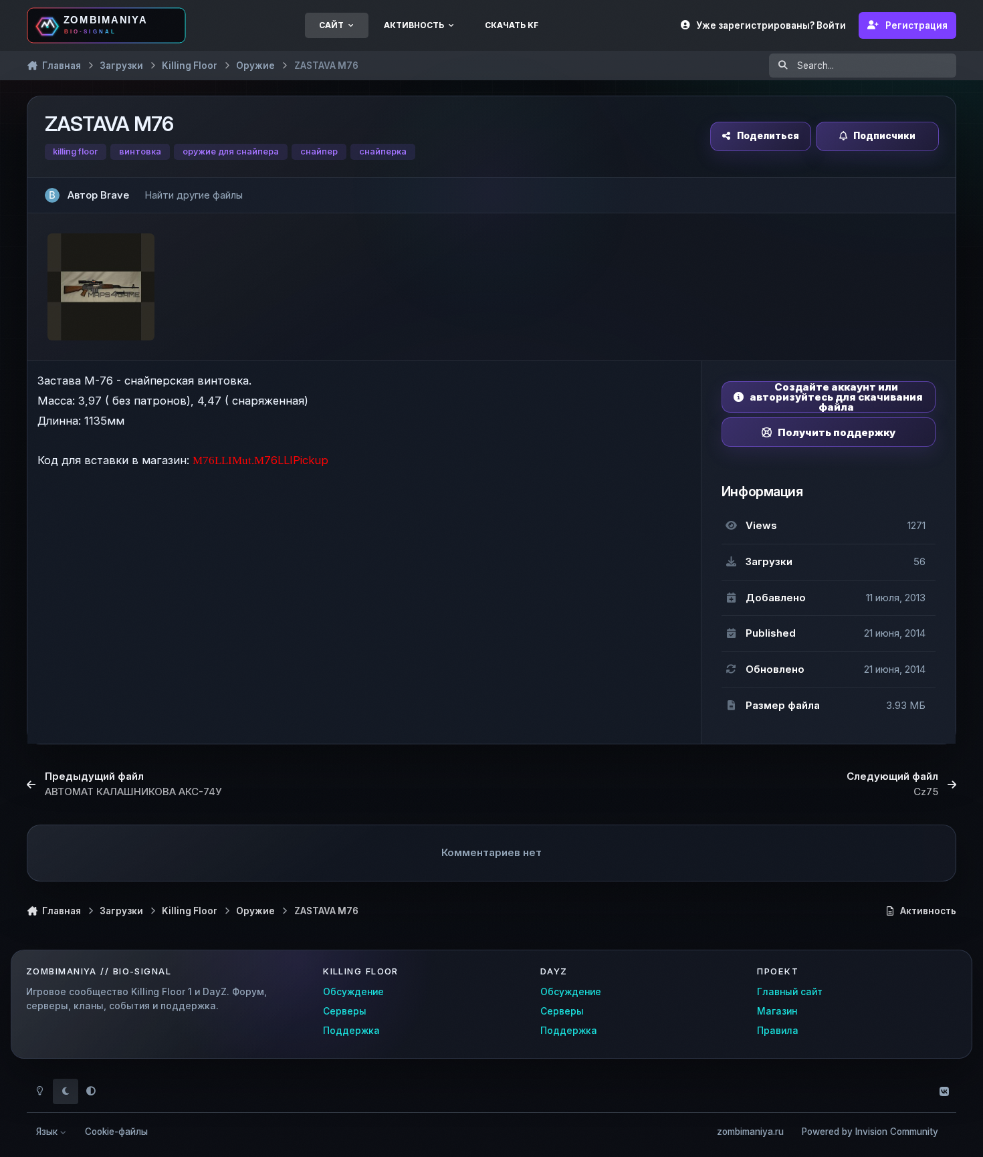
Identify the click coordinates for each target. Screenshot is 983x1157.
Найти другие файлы (193, 195)
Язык (48, 1131)
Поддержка (351, 1030)
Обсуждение (353, 991)
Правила (777, 1030)
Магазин (777, 1011)
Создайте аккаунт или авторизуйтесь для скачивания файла (836, 397)
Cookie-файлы (116, 1131)
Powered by (870, 1131)
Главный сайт (790, 991)
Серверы (344, 1011)
